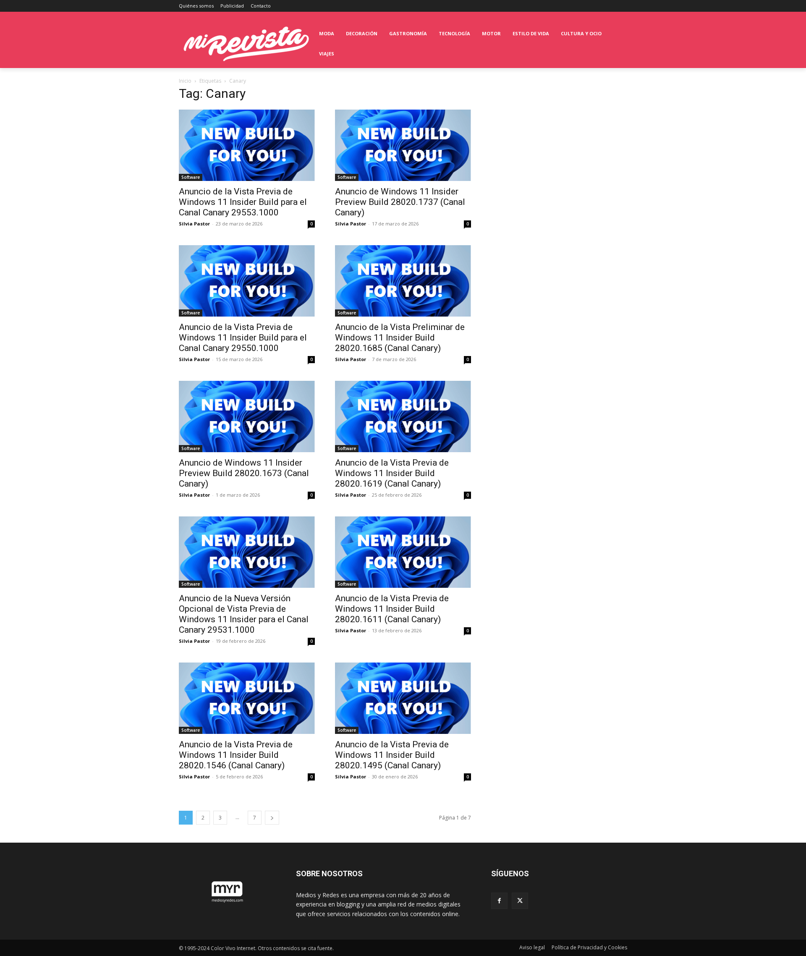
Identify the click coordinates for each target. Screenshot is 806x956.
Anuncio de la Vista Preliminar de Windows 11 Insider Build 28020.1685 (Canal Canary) (400, 337)
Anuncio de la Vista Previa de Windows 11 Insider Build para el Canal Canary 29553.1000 (243, 201)
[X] (520, 901)
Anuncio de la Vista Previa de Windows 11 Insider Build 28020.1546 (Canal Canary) (236, 754)
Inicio (185, 80)
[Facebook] (499, 901)
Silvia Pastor (194, 223)
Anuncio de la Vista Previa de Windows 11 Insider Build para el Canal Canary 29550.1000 (243, 337)
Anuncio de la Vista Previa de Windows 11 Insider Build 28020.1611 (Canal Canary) (392, 608)
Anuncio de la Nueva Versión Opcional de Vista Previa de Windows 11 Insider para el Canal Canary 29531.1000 (244, 614)
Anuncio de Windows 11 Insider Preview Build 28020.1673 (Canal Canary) (244, 473)
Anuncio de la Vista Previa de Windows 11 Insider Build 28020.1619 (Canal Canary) (392, 473)
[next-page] (272, 818)
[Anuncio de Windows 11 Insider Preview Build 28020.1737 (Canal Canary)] (403, 145)
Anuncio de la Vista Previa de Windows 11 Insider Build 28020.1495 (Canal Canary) (392, 754)
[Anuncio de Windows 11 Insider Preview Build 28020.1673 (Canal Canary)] (247, 416)
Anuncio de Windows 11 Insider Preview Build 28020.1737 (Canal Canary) (400, 201)
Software (190, 177)
